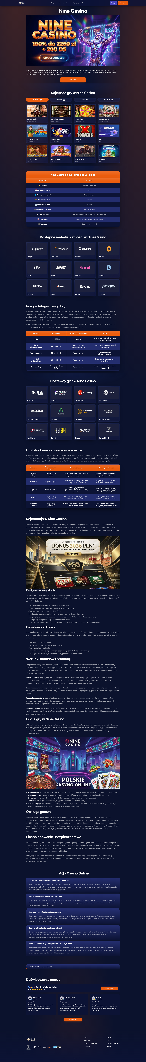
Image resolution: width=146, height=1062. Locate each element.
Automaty (107, 99)
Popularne (36, 99)
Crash (83, 99)
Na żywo (60, 99)
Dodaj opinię (109, 988)
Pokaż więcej (73, 1019)
